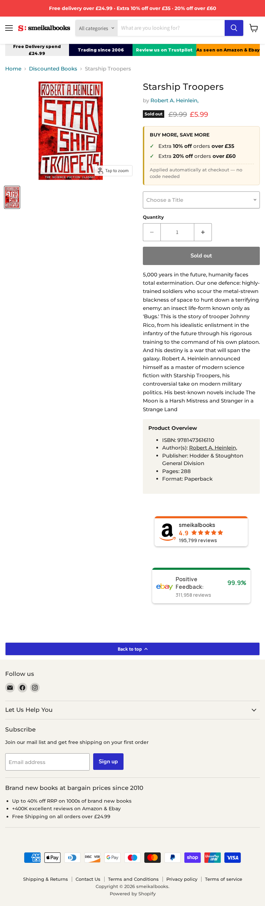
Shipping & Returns (45, 879)
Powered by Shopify (133, 893)
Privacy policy (181, 879)
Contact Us (88, 879)
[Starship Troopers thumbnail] (12, 197)
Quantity (153, 217)
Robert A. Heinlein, (174, 100)
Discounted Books (53, 69)
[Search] (234, 28)
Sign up (108, 761)
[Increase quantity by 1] (203, 232)
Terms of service (223, 879)
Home (13, 69)
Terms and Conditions (133, 879)
